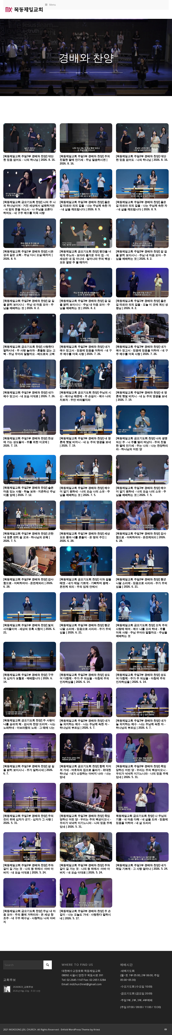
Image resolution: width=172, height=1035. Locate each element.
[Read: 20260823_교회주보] (7, 989)
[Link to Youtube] (165, 1029)
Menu (52, 4)
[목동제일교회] (23, 9)
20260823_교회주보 (23, 986)
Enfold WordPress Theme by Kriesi (80, 1029)
